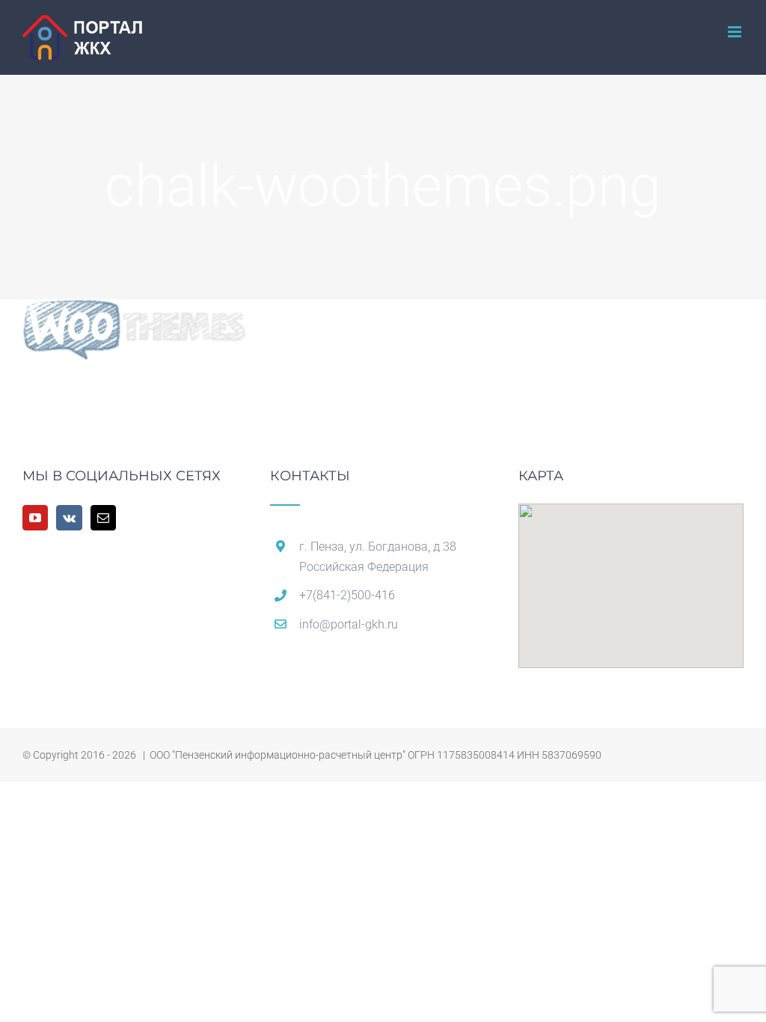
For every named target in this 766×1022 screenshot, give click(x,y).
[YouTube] (35, 517)
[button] (631, 577)
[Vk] (69, 517)
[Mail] (103, 517)
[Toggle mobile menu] (736, 32)
